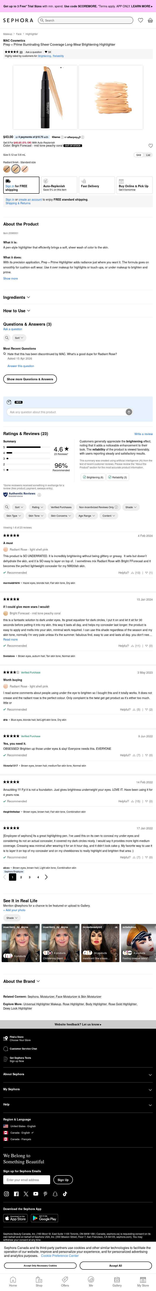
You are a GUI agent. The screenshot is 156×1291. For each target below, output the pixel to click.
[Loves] (140, 20)
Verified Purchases (61, 507)
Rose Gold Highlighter (122, 1004)
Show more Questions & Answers (30, 379)
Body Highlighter (96, 1004)
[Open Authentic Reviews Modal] (39, 495)
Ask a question (34, 52)
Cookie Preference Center (60, 1256)
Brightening (44, 55)
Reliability (58, 55)
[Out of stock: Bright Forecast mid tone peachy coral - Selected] (15, 168)
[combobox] (85, 20)
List (148, 155)
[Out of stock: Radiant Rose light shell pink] (24, 168)
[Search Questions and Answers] (7, 337)
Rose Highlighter (73, 1004)
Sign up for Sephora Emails (22, 1171)
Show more (10, 278)
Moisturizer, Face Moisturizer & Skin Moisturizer (70, 996)
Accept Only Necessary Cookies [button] (40, 1265)
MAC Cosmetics (14, 40)
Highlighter (32, 34)
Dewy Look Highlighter (17, 1008)
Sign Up (63, 1180)
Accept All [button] (115, 1265)
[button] (39, 1256)
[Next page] (46, 877)
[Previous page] (4, 877)
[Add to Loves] (150, 145)
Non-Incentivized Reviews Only (96, 507)
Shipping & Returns (18, 203)
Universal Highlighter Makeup (42, 1004)
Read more (10, 639)
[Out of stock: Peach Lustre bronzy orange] (6, 168)
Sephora (33, 996)
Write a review (143, 434)
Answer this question (21, 366)
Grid (138, 155)
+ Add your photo (14, 910)
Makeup (7, 34)
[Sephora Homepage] (18, 20)
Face (19, 34)
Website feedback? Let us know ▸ (78, 1024)
